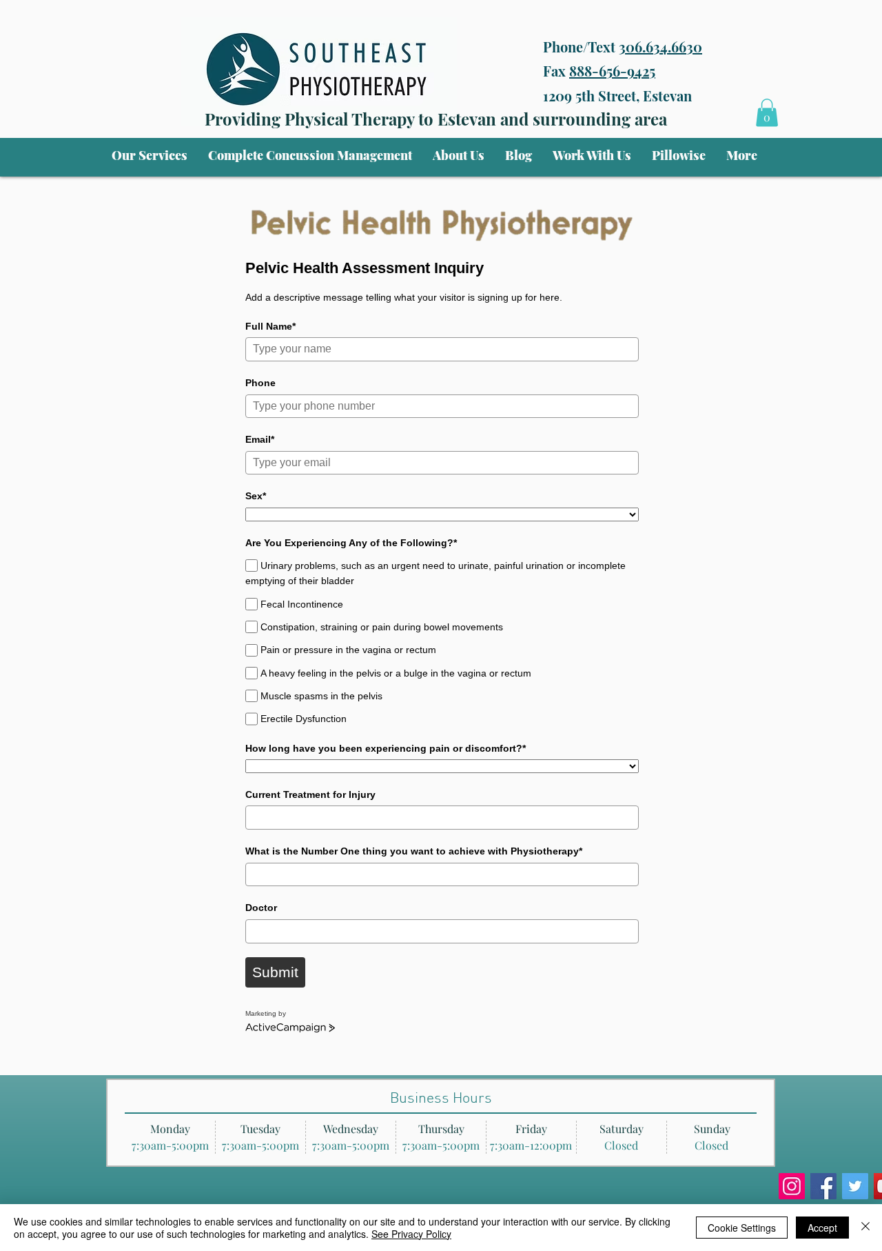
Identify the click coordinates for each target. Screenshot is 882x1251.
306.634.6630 (660, 46)
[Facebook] (823, 1186)
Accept (822, 1227)
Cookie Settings (742, 1227)
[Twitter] (855, 1186)
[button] (149, 155)
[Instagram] (792, 1186)
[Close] (865, 1227)
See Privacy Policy (411, 1234)
